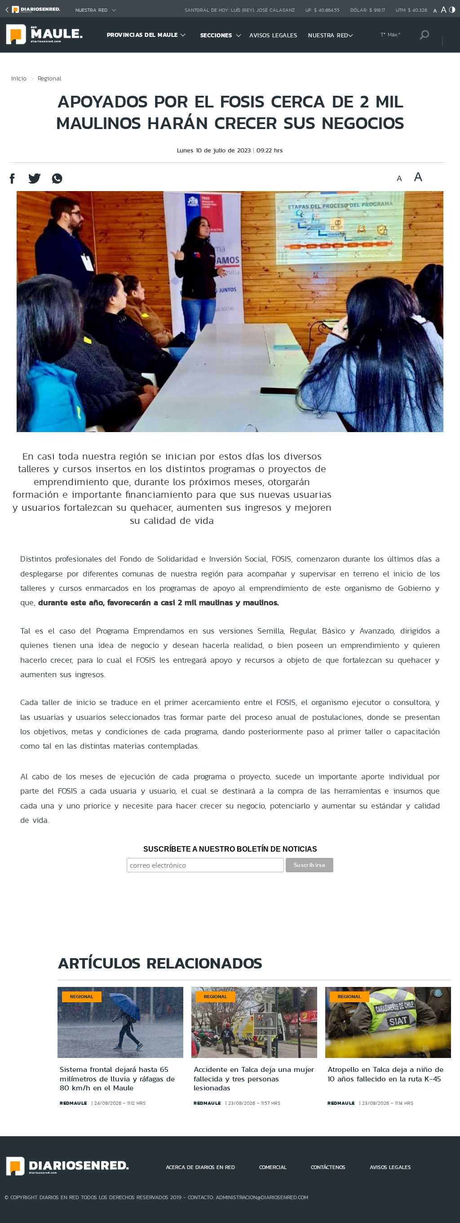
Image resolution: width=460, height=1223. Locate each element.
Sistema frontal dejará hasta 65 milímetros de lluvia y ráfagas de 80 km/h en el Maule (117, 1078)
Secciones (216, 35)
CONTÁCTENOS (328, 1167)
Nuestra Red (91, 10)
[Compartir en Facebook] (12, 183)
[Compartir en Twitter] (34, 183)
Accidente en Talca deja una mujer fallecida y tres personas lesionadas (254, 1078)
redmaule (73, 1103)
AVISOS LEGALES (273, 35)
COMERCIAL (273, 1167)
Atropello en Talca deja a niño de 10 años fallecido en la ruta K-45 (385, 1074)
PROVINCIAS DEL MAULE (142, 35)
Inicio (19, 78)
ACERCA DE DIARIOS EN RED (200, 1167)
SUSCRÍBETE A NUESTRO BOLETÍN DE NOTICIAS (230, 849)
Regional (50, 78)
